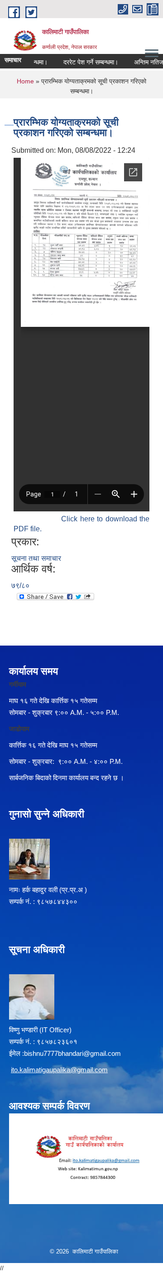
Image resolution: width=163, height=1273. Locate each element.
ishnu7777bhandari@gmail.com (74, 1053)
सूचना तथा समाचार (36, 558)
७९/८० (20, 585)
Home (25, 81)
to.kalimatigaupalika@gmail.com (60, 1070)
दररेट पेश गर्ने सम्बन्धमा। (85, 62)
